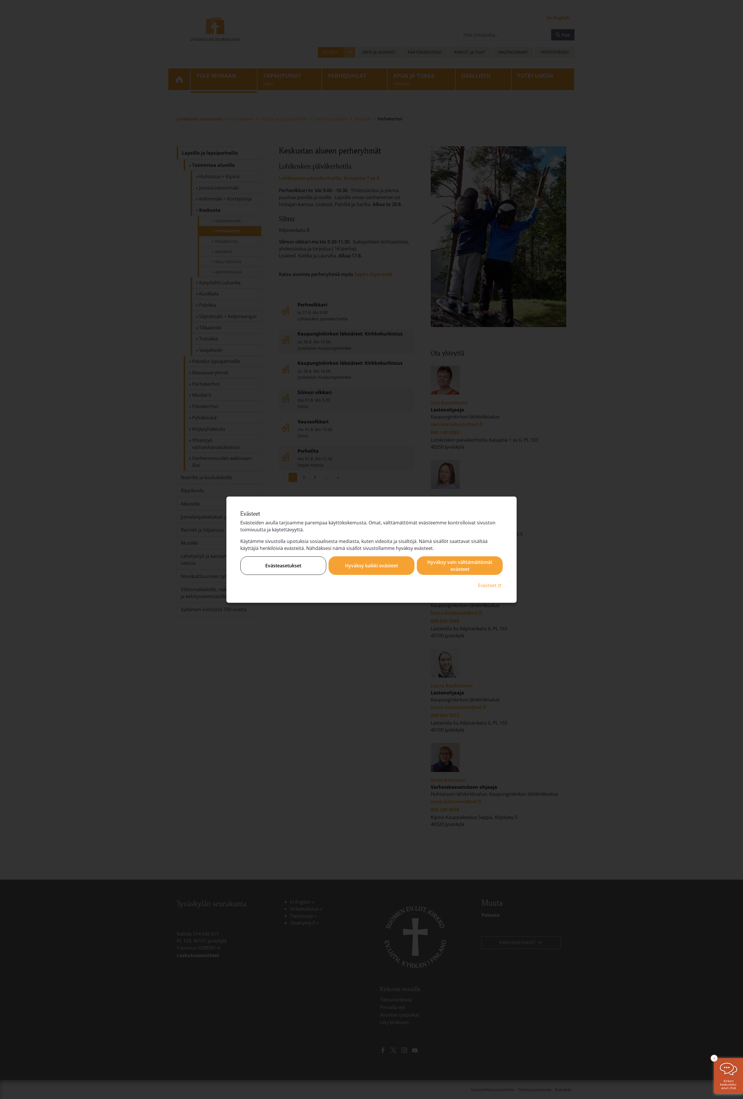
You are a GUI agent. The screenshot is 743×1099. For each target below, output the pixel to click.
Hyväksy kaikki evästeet (371, 565)
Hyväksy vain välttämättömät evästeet (459, 565)
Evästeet (490, 585)
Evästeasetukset (283, 565)
